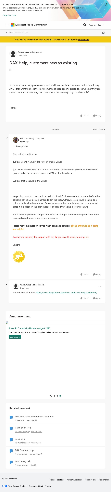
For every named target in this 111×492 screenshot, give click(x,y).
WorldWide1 (36, 431)
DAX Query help (23, 461)
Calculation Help (23, 427)
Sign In (101, 25)
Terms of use (90, 479)
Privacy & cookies (74, 479)
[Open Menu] (103, 33)
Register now (9, 14)
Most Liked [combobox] (99, 129)
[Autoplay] (50, 395)
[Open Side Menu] (7, 25)
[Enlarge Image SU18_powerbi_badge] (19, 257)
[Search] (85, 25)
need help (20, 438)
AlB (21, 138)
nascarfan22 (32, 420)
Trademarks (104, 479)
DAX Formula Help (24, 450)
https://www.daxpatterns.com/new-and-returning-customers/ (66, 292)
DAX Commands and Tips (18, 33)
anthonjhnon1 (36, 454)
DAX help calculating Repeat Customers (34, 416)
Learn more (83, 39)
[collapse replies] (6, 138)
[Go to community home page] (29, 25)
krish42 (33, 465)
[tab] (54, 395)
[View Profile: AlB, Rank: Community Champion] (16, 140)
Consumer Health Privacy (40, 486)
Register (92, 25)
